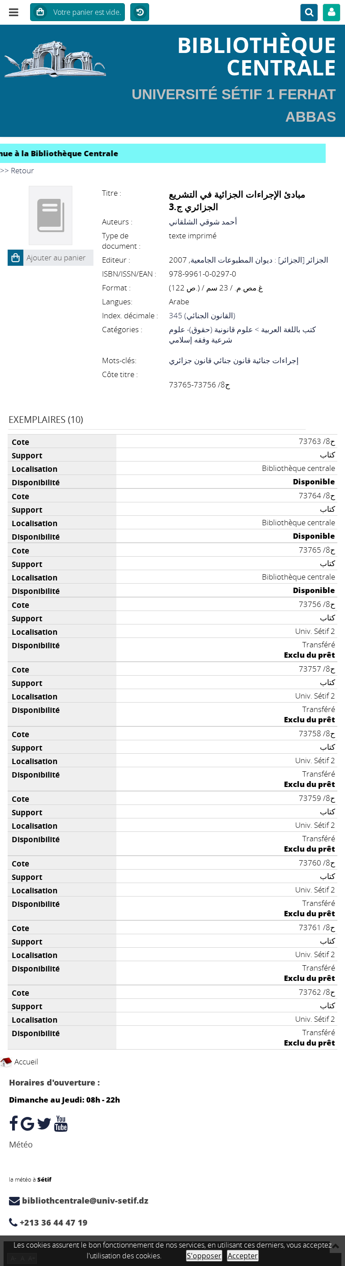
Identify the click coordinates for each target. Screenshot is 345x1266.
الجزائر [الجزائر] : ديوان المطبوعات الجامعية (259, 260)
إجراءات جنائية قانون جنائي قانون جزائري (234, 360)
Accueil (25, 1061)
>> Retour (17, 170)
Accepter (243, 1256)
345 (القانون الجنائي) (202, 315)
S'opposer (204, 1256)
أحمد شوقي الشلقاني (203, 221)
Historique (140, 13)
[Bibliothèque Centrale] (57, 56)
